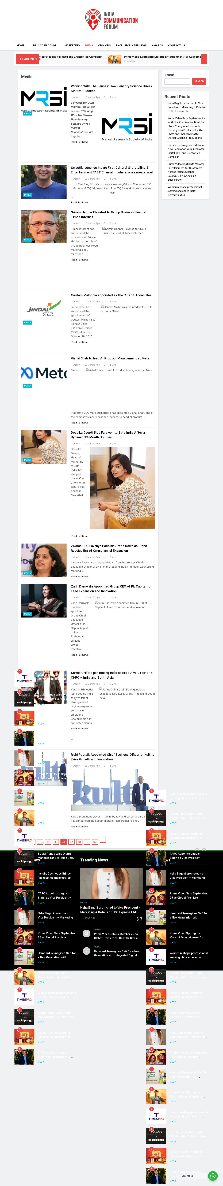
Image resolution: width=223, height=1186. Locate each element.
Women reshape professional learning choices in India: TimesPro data (185, 190)
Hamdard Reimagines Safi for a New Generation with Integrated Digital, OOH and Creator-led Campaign (117, 955)
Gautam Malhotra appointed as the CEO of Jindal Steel (111, 295)
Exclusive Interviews (131, 45)
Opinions (104, 45)
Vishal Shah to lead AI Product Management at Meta (110, 358)
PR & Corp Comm (44, 45)
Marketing (72, 45)
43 (79, 842)
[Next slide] (204, 849)
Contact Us (176, 45)
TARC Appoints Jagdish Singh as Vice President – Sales (54, 719)
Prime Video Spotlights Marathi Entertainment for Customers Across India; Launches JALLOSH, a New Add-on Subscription (186, 172)
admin (76, 97)
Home (21, 45)
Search (169, 75)
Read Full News (79, 141)
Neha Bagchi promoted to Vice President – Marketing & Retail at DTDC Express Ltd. (187, 107)
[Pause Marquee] (204, 59)
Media (89, 45)
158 (95, 842)
